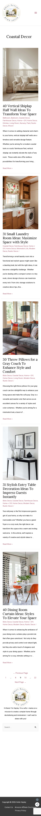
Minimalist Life (22, 249)
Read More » (8, 168)
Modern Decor (29, 378)
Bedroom (14, 118)
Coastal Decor (24, 118)
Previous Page (20, 673)
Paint (29, 123)
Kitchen (6, 123)
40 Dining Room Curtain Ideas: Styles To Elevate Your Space (20, 614)
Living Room (14, 123)
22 (35, 678)
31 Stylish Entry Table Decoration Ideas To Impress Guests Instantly (19, 491)
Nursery (23, 123)
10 (25, 678)
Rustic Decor (13, 251)
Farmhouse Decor (9, 120)
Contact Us (9, 807)
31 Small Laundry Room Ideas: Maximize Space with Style (20, 238)
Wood (10, 126)
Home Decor (32, 120)
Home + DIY (21, 120)
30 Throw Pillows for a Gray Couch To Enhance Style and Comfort (20, 365)
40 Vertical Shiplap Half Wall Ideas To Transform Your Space (20, 110)
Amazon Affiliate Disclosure (25, 807)
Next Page (20, 682)
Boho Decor (7, 375)
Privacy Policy (20, 811)
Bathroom (6, 118)
